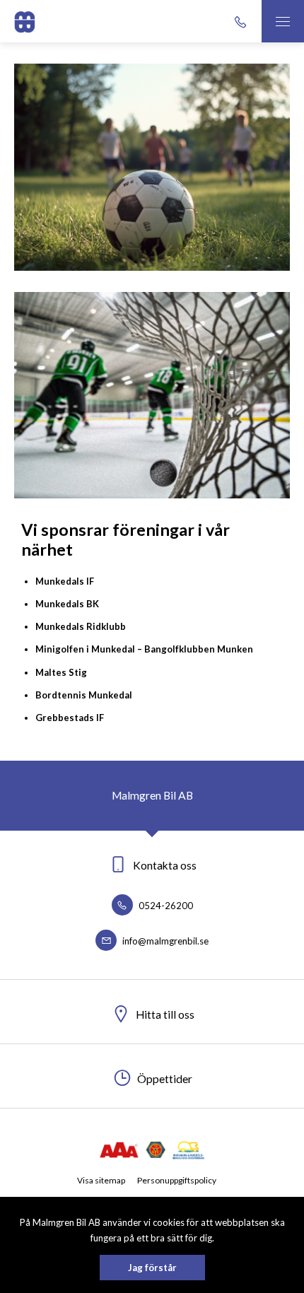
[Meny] (283, 21)
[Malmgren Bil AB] (25, 21)
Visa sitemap (101, 1180)
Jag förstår (152, 1267)
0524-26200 (164, 905)
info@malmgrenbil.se (164, 941)
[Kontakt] (240, 21)
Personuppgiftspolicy (176, 1180)
